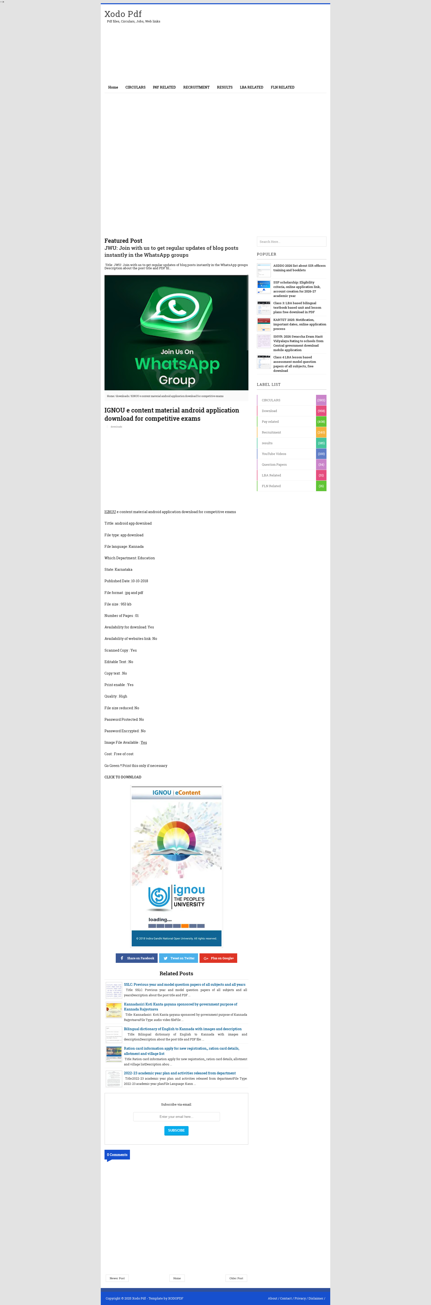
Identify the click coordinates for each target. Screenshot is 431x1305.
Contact (286, 1298)
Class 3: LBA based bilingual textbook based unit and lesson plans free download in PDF (297, 307)
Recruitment (271, 432)
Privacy (300, 1298)
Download (269, 411)
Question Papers (274, 464)
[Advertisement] (268, 43)
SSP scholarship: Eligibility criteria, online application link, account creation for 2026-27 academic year (297, 289)
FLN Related (271, 486)
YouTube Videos (274, 453)
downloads (122, 396)
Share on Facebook (140, 958)
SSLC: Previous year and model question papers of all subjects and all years (184, 984)
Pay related (270, 421)
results (267, 443)
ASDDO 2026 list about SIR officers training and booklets (299, 267)
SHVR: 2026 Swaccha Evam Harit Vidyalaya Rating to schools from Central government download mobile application (298, 343)
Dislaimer (316, 1298)
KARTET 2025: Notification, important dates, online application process (299, 324)
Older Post (236, 1278)
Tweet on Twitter (183, 958)
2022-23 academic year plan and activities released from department (180, 1073)
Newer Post (117, 1278)
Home (113, 87)
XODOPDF (175, 1298)
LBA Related (271, 475)
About (272, 1298)
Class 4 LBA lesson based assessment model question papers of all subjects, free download (294, 364)
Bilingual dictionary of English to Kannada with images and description (183, 1028)
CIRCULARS (271, 400)
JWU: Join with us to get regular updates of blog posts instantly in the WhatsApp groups (171, 251)
